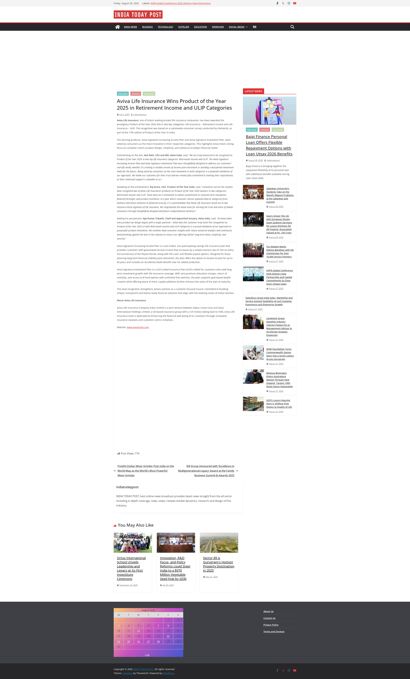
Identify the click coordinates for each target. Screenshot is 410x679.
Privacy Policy (271, 624)
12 (138, 630)
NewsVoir (218, 26)
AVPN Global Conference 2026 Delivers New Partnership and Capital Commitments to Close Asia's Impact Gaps (279, 277)
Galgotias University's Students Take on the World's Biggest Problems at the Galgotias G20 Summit (280, 195)
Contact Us (269, 618)
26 (138, 641)
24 (118, 641)
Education (200, 26)
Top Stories (149, 94)
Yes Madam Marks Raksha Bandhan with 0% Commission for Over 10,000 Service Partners (181, 5)
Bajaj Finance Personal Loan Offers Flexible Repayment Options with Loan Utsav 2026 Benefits (269, 145)
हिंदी (254, 26)
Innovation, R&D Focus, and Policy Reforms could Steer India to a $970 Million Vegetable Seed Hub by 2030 (175, 568)
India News (130, 26)
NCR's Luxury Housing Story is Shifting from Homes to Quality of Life (279, 403)
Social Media (236, 26)
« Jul (147, 654)
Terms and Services (273, 631)
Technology (165, 26)
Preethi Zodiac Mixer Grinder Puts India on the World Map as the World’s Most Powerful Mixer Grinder (146, 470)
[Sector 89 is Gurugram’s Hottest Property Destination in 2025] (219, 535)
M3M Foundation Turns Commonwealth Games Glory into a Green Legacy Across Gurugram (280, 354)
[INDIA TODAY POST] (117, 27)
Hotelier (183, 26)
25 (128, 641)
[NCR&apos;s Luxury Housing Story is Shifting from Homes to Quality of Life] (253, 406)
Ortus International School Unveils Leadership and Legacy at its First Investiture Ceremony (131, 568)
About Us (268, 611)
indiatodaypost (140, 114)
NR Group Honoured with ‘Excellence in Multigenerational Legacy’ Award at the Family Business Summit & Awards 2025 (206, 470)
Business (147, 26)
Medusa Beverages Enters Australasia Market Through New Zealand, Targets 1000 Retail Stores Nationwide (279, 380)
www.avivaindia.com (138, 327)
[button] (246, 27)
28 (158, 641)
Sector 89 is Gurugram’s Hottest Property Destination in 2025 (218, 564)
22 (168, 636)
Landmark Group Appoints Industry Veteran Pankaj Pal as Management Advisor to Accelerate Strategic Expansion (279, 327)
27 (148, 641)
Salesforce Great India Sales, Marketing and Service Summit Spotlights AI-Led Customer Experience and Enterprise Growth (269, 301)
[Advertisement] (205, 54)
